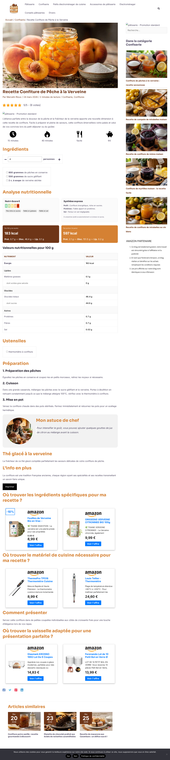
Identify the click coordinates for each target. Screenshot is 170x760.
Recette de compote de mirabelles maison (146, 119)
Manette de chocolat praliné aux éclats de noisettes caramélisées (60, 735)
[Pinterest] (16, 689)
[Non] (166, 754)
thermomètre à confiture (21, 351)
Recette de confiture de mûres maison (144, 154)
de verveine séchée (25, 180)
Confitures (79, 97)
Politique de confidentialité (92, 756)
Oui (68, 756)
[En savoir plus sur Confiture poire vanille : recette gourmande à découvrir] (24, 721)
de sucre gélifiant (25, 176)
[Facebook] (4, 689)
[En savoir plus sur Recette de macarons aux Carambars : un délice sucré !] (96, 721)
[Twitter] (10, 689)
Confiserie (67, 97)
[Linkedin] (22, 689)
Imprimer (9, 486)
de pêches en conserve (28, 172)
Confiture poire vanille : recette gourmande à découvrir (23, 735)
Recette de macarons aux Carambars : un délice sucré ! (93, 735)
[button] (159, 8)
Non (75, 756)
